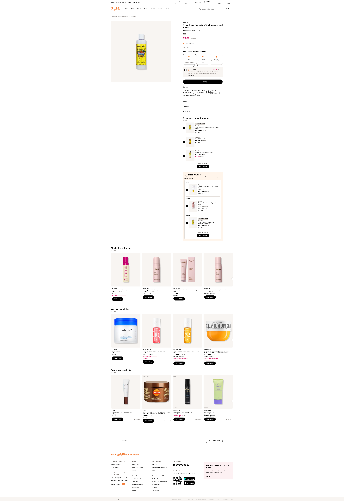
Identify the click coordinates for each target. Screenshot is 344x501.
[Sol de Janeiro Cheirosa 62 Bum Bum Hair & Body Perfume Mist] (187, 337)
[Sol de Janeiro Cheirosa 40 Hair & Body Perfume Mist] (156, 336)
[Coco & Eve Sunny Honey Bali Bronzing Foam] (125, 275)
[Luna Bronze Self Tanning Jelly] (218, 396)
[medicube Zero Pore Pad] (125, 335)
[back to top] (338, 495)
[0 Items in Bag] (232, 8)
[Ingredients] (203, 111)
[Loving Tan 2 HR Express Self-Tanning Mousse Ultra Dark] (218, 274)
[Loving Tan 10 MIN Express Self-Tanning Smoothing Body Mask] (187, 274)
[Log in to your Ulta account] (227, 8)
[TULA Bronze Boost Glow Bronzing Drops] (125, 396)
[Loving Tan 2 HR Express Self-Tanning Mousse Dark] (156, 274)
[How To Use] (203, 106)
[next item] (232, 279)
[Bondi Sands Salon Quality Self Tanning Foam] (187, 396)
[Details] (203, 101)
